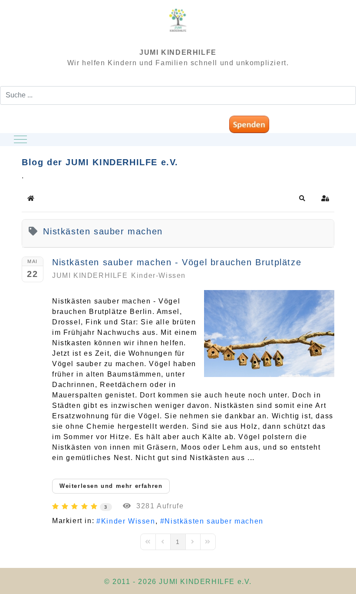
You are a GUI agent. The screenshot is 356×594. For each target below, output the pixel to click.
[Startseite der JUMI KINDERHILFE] (178, 24)
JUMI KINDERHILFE (90, 275)
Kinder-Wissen (158, 275)
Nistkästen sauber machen (214, 521)
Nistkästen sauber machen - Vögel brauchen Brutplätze (176, 262)
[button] (302, 198)
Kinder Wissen (128, 521)
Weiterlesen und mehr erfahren (110, 486)
